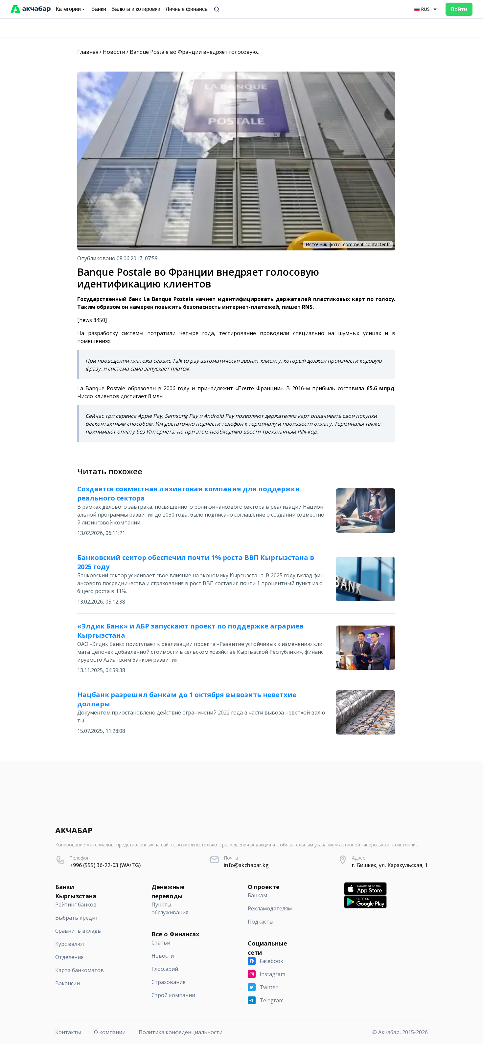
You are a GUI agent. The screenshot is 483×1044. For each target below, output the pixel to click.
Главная (87, 51)
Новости (114, 51)
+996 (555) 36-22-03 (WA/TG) (105, 865)
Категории (68, 9)
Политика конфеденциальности (180, 1032)
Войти (459, 9)
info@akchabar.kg (246, 865)
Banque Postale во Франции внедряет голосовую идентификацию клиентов (229, 51)
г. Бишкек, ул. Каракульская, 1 (390, 865)
